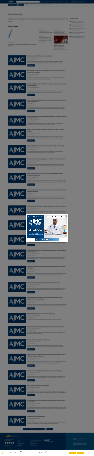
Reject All (72, 452)
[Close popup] (66, 216)
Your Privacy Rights (64, 452)
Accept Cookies (80, 452)
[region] (47, 453)
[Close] (92, 453)
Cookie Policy (16, 454)
